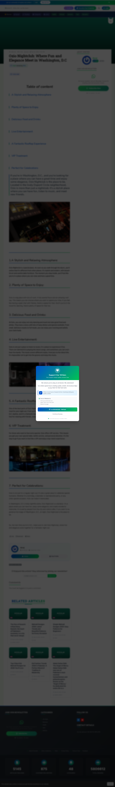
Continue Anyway (57, 414)
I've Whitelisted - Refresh (58, 409)
